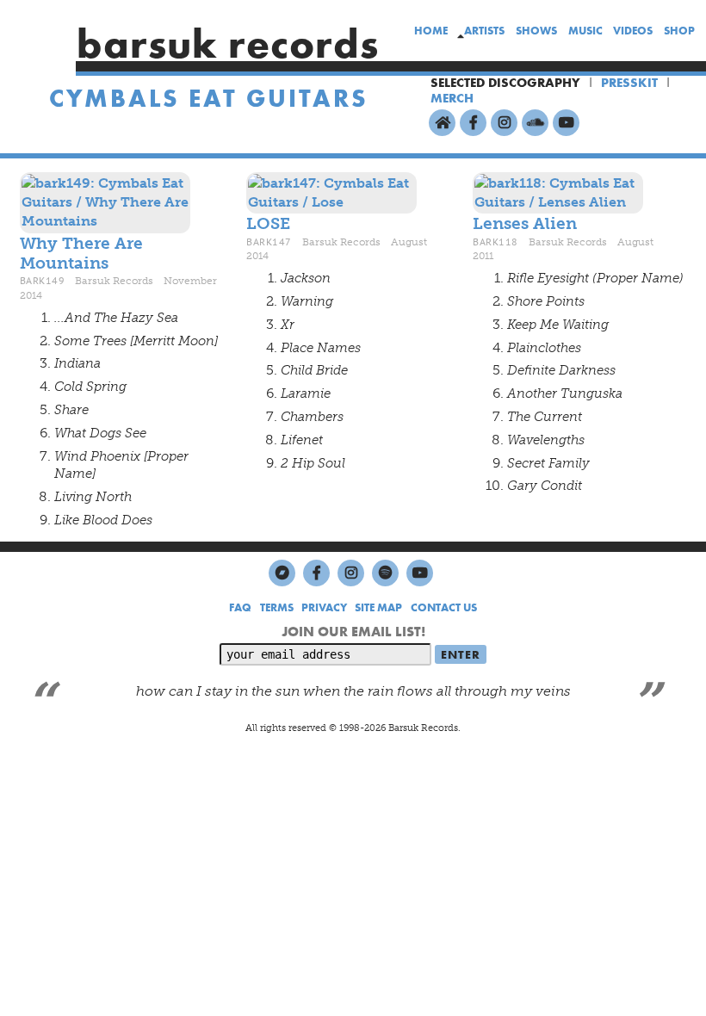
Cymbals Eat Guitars (208, 99)
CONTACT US (444, 607)
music (585, 30)
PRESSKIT (629, 82)
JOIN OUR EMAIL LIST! (353, 632)
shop (679, 30)
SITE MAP (378, 607)
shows (536, 30)
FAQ (240, 607)
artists (484, 30)
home (431, 30)
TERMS (277, 607)
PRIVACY (324, 607)
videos (633, 30)
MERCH (452, 98)
